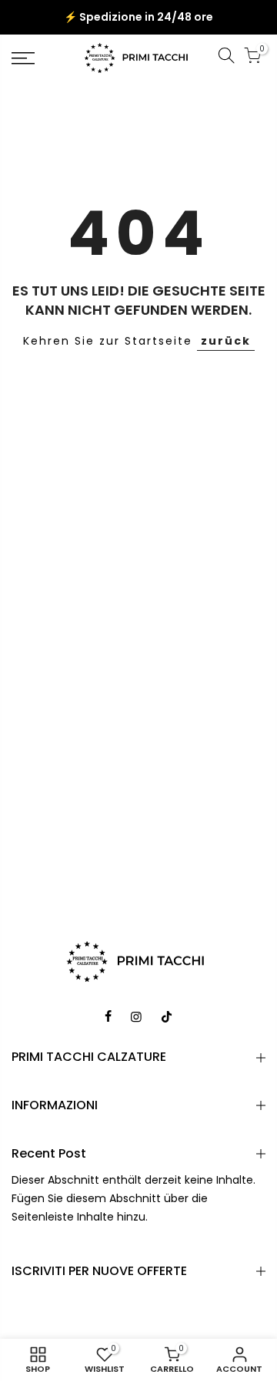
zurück (226, 341)
